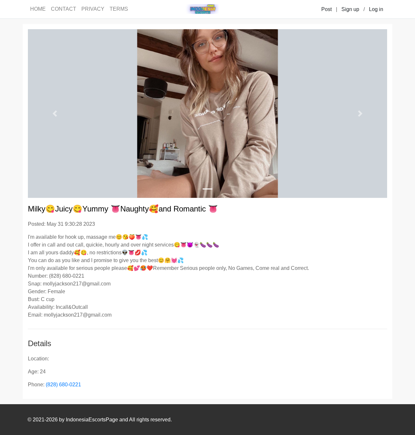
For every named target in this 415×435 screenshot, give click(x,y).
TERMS (119, 9)
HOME (38, 9)
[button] (55, 113)
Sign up (350, 9)
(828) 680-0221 (63, 384)
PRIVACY (92, 9)
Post (326, 9)
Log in (376, 9)
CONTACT (63, 9)
